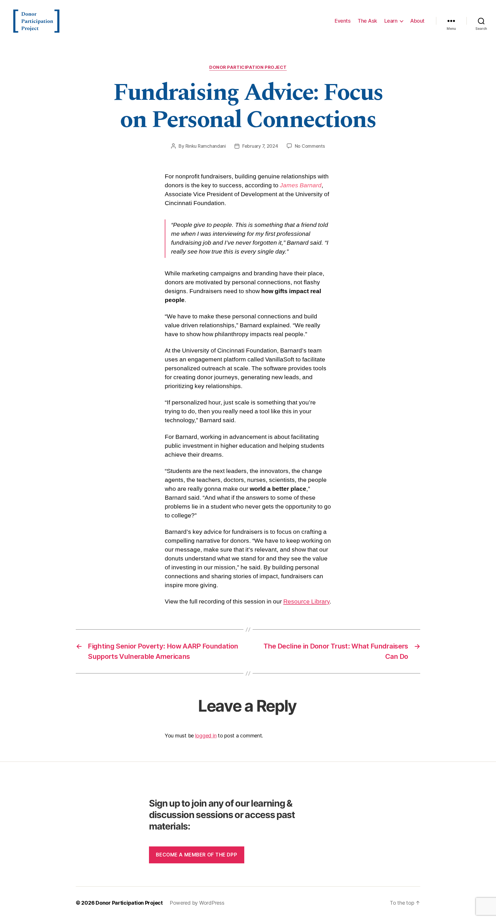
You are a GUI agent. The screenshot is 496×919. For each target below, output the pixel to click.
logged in (206, 736)
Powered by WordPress (197, 903)
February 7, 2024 (260, 146)
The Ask (367, 21)
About (417, 21)
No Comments (310, 146)
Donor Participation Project (248, 67)
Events (342, 21)
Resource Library (306, 601)
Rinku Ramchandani (205, 146)
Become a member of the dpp (196, 855)
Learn (391, 21)
